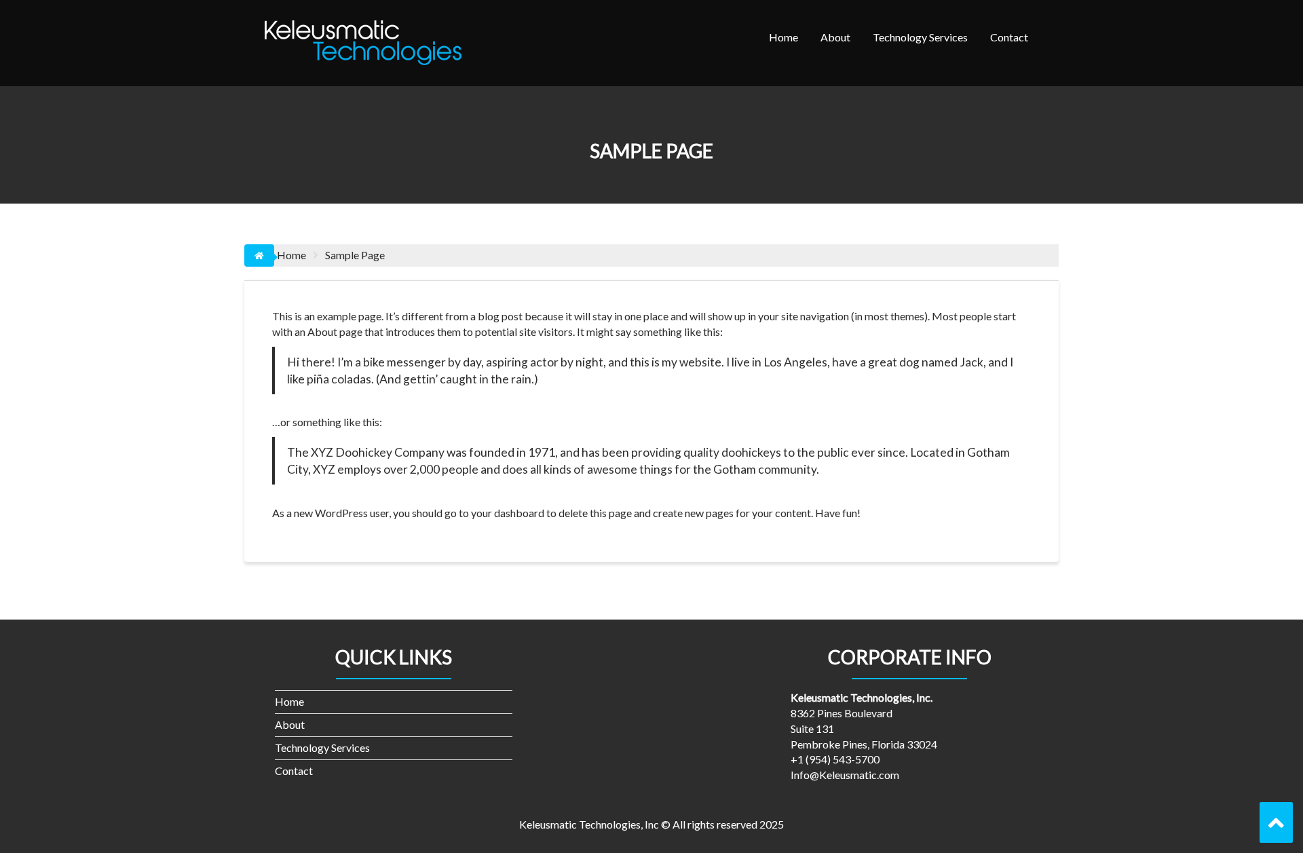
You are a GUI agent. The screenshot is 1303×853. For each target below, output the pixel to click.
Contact (1009, 37)
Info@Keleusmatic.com (845, 774)
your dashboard (507, 512)
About (835, 37)
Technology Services (920, 37)
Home (783, 37)
